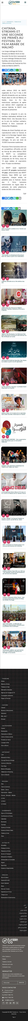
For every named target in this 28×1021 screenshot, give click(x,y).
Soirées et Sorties (5, 827)
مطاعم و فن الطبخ (22, 927)
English (5, 875)
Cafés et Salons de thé (7, 737)
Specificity (3, 865)
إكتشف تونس (23, 910)
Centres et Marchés (6, 763)
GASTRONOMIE (7, 725)
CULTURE (5, 705)
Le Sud (3, 798)
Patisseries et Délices (6, 734)
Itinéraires (3, 713)
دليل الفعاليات (23, 922)
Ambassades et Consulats (8, 859)
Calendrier (3, 819)
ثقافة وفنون (24, 916)
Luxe (2, 754)
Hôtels (3, 681)
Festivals (3, 824)
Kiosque (3, 719)
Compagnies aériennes (7, 695)
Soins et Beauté (5, 774)
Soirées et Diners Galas (7, 830)
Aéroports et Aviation (6, 857)
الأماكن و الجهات (23, 924)
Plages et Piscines (5, 698)
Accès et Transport (6, 854)
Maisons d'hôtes (5, 684)
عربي (25, 905)
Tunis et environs (5, 786)
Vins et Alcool (4, 745)
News (2, 886)
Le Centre (3, 804)
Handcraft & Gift (5, 880)
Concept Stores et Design (7, 760)
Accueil (3, 21)
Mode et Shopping (5, 769)
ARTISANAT (6, 752)
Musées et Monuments (7, 710)
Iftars (2, 836)
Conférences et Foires (7, 816)
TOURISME (5, 678)
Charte (4, 959)
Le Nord (3, 801)
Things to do (4, 894)
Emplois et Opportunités (7, 868)
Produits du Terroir (6, 739)
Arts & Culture (4, 877)
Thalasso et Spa (5, 687)
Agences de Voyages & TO (8, 692)
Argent (3, 862)
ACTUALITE (5, 842)
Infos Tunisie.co (6, 956)
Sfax (2, 784)
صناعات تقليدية (23, 919)
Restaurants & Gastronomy (8, 897)
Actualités (3, 845)
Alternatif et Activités (6, 690)
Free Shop (3, 766)
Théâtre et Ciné (5, 833)
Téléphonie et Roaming (7, 772)
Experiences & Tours (6, 892)
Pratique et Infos (5, 848)
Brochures (3, 822)
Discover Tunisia (5, 889)
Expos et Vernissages (6, 813)
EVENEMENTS (6, 810)
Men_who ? (4, 716)
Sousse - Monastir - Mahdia (8, 795)
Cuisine (3, 728)
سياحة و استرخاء (23, 913)
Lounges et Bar (5, 742)
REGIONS (5, 781)
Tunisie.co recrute (6, 961)
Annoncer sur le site (7, 964)
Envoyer (21, 982)
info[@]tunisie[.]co (9, 1000)
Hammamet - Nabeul (6, 792)
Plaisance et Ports (5, 851)
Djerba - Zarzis (5, 789)
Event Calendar (5, 883)
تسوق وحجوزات (23, 930)
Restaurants (4, 731)
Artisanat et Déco (5, 757)
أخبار (26, 907)
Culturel (3, 707)
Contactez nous (6, 967)
